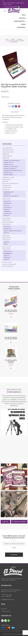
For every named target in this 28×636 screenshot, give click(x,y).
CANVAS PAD (7, 172)
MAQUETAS (5, 220)
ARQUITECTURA (7, 152)
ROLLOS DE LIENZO (8, 264)
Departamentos (19, 21)
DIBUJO (6, 209)
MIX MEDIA (7, 213)
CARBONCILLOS (7, 177)
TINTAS (6, 259)
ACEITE (6, 242)
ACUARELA (7, 203)
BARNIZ (4, 154)
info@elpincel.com (7, 599)
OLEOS (6, 255)
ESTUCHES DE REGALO (9, 183)
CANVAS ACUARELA (9, 168)
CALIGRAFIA (7, 207)
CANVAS (4, 158)
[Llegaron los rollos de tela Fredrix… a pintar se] (14, 504)
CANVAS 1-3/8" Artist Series (11, 160)
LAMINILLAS (6, 187)
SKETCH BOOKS (7, 266)
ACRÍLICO (6, 201)
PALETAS (5, 235)
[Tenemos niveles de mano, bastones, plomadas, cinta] (14, 422)
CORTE (4, 181)
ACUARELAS (19, 39)
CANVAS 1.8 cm (8, 162)
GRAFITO (6, 194)
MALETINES (5, 218)
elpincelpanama (14, 392)
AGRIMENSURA (7, 150)
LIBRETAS (5, 199)
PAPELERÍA (5, 237)
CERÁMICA (5, 179)
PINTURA (13, 39)
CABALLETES (6, 156)
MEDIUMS (5, 224)
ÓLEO (5, 233)
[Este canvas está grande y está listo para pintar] (14, 449)
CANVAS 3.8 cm (8, 164)
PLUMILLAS (5, 262)
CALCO (6, 205)
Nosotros (22, 18)
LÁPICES (4, 189)
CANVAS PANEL (8, 174)
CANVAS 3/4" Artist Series (10, 166)
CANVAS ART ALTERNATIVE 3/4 (12, 170)
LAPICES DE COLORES (10, 196)
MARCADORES (6, 222)
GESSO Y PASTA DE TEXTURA (12, 231)
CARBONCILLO (8, 192)
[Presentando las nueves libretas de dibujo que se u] (14, 476)
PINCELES (5, 247)
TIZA (5, 244)
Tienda (23, 24)
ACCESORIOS (6, 148)
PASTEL (6, 215)
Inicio (24, 15)
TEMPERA (6, 257)
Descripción (14, 112)
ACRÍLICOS (7, 251)
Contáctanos (21, 27)
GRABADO (5, 185)
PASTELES (5, 239)
